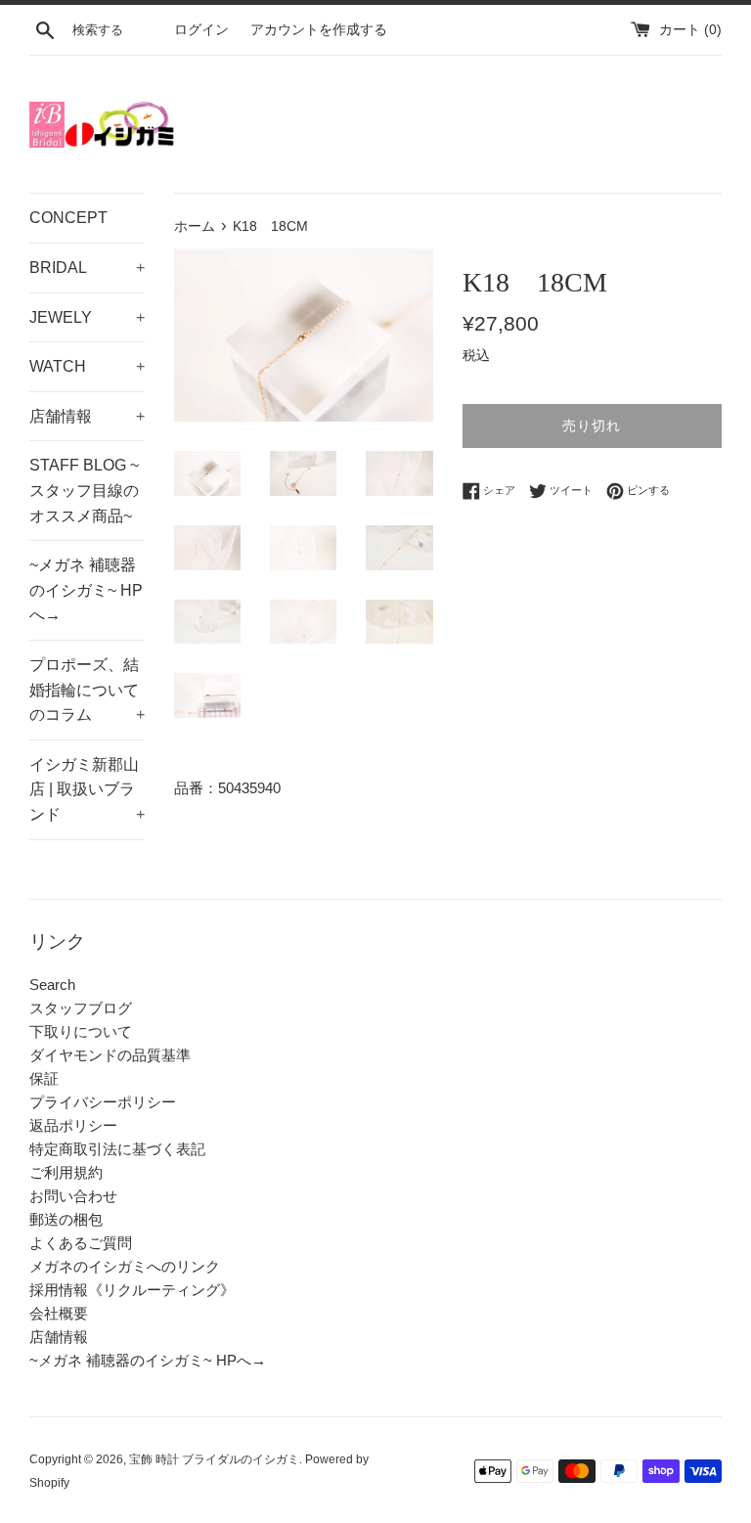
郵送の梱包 (66, 1219)
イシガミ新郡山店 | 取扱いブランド (87, 789)
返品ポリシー (73, 1125)
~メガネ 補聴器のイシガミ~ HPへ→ (86, 590)
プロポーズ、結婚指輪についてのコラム (87, 689)
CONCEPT (68, 217)
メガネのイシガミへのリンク (124, 1266)
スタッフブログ (80, 1008)
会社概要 (58, 1313)
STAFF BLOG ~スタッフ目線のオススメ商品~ (84, 490)
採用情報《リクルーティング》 (132, 1289)
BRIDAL (87, 267)
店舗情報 (87, 416)
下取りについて (80, 1031)
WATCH (87, 366)
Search (52, 984)
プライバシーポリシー (102, 1102)
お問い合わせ (73, 1195)
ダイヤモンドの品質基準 (110, 1055)
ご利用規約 (66, 1172)
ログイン (201, 29)
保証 (44, 1078)
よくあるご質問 (80, 1242)
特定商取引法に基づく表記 (117, 1149)
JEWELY (87, 317)
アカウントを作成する (318, 29)
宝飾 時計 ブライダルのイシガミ (214, 1459)
